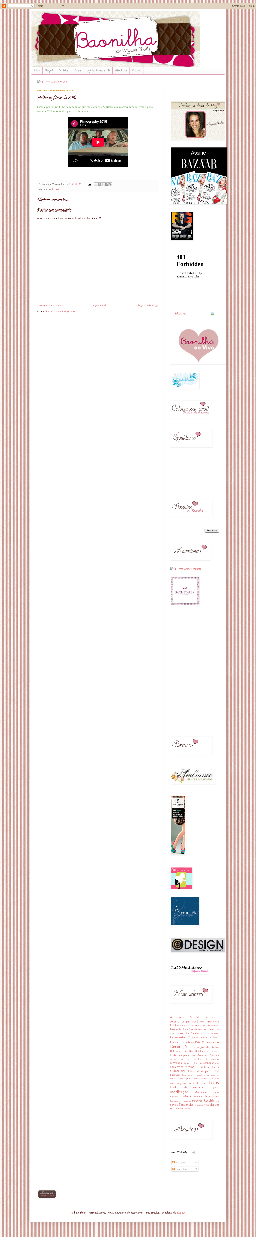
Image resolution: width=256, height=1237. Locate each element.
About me (121, 71)
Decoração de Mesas (205, 1047)
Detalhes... (203, 1055)
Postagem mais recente (50, 305)
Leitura (173, 1078)
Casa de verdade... (210, 1033)
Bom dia (183, 1033)
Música (198, 1096)
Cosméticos (186, 1042)
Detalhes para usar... (183, 1055)
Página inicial (99, 305)
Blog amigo (176, 1029)
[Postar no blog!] (99, 184)
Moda (187, 1096)
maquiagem (211, 1104)
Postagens (180, 1162)
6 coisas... (178, 1017)
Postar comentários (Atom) (60, 311)
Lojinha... (188, 1078)
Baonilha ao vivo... (180, 1025)
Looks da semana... (187, 1087)
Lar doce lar (213, 1075)
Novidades (212, 1096)
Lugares (215, 1087)
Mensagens (201, 1092)
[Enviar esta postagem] (89, 184)
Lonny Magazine (178, 1083)
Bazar (194, 1025)
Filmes (55, 189)
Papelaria (187, 1100)
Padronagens (175, 1100)
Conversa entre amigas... (203, 1037)
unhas (187, 1108)
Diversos (176, 1063)
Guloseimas (178, 1071)
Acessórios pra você (184, 1021)
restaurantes (176, 1108)
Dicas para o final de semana (199, 1059)
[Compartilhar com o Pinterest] (110, 184)
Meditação (179, 1091)
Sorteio (174, 1104)
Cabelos (195, 1033)
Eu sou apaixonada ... (206, 1063)
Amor (202, 1021)
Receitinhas (211, 1100)
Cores (174, 1042)
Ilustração (175, 1074)
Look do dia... (197, 1083)
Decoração (179, 1046)
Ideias (191, 1071)
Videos (77, 71)
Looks (214, 1082)
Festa (200, 1067)
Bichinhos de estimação (208, 1025)
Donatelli (188, 1063)
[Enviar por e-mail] (96, 184)
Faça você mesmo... (183, 1067)
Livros (180, 1078)
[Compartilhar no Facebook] (107, 184)
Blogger (181, 1212)
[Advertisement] (181, 668)
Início (37, 71)
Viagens (199, 1104)
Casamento (177, 1037)
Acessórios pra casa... (204, 1017)
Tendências (186, 1104)
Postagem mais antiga (146, 305)
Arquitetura (213, 1021)
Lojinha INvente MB (98, 71)
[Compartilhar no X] (103, 184)
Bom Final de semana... (195, 1029)
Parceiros (197, 1100)
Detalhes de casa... (207, 1051)
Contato (136, 71)
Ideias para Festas (208, 1071)
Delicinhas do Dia (181, 1051)
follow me (180, 313)
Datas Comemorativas (207, 1042)
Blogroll (49, 71)
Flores (215, 1067)
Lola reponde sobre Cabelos (206, 1078)
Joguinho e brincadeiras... (193, 1075)
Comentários (182, 1169)
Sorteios (63, 71)
